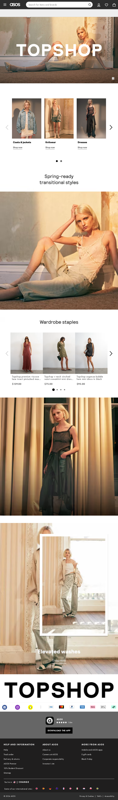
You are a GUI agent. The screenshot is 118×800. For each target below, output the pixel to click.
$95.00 (81, 384)
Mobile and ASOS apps (92, 749)
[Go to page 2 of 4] (57, 390)
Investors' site (48, 763)
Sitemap (7, 772)
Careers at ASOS (50, 754)
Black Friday (87, 759)
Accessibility (109, 796)
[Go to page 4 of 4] (64, 390)
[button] (36, 788)
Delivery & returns (12, 759)
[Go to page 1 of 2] (56, 161)
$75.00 (48, 384)
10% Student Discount (13, 768)
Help (6, 749)
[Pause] (113, 78)
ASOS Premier (10, 763)
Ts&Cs (99, 796)
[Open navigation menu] (5, 4)
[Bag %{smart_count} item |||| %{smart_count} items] (114, 4)
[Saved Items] (106, 4)
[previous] (7, 127)
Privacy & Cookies (87, 796)
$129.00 (16, 384)
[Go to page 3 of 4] (61, 390)
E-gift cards (86, 754)
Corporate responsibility (53, 759)
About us (46, 749)
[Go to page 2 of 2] (61, 161)
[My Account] (99, 4)
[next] (111, 127)
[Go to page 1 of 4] (53, 389)
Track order (9, 754)
